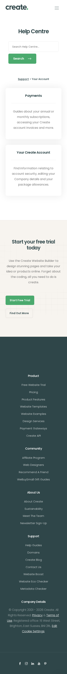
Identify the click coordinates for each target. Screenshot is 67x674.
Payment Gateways (33, 428)
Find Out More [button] (19, 313)
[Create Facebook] (20, 663)
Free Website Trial (34, 385)
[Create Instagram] (27, 663)
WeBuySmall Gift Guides (33, 479)
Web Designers (33, 465)
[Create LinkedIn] (33, 663)
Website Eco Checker (33, 581)
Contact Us (33, 567)
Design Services (33, 421)
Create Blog (33, 560)
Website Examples (33, 414)
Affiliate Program (33, 458)
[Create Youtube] (39, 663)
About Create (33, 501)
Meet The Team (33, 516)
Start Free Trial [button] (20, 300)
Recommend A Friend (33, 472)
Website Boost (33, 574)
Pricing (33, 392)
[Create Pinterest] (46, 663)
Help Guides (33, 545)
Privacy (37, 615)
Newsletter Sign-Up (33, 523)
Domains (33, 552)
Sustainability (34, 509)
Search (18, 58)
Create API (33, 436)
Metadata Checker (33, 589)
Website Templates (33, 406)
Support (23, 79)
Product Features (33, 399)
